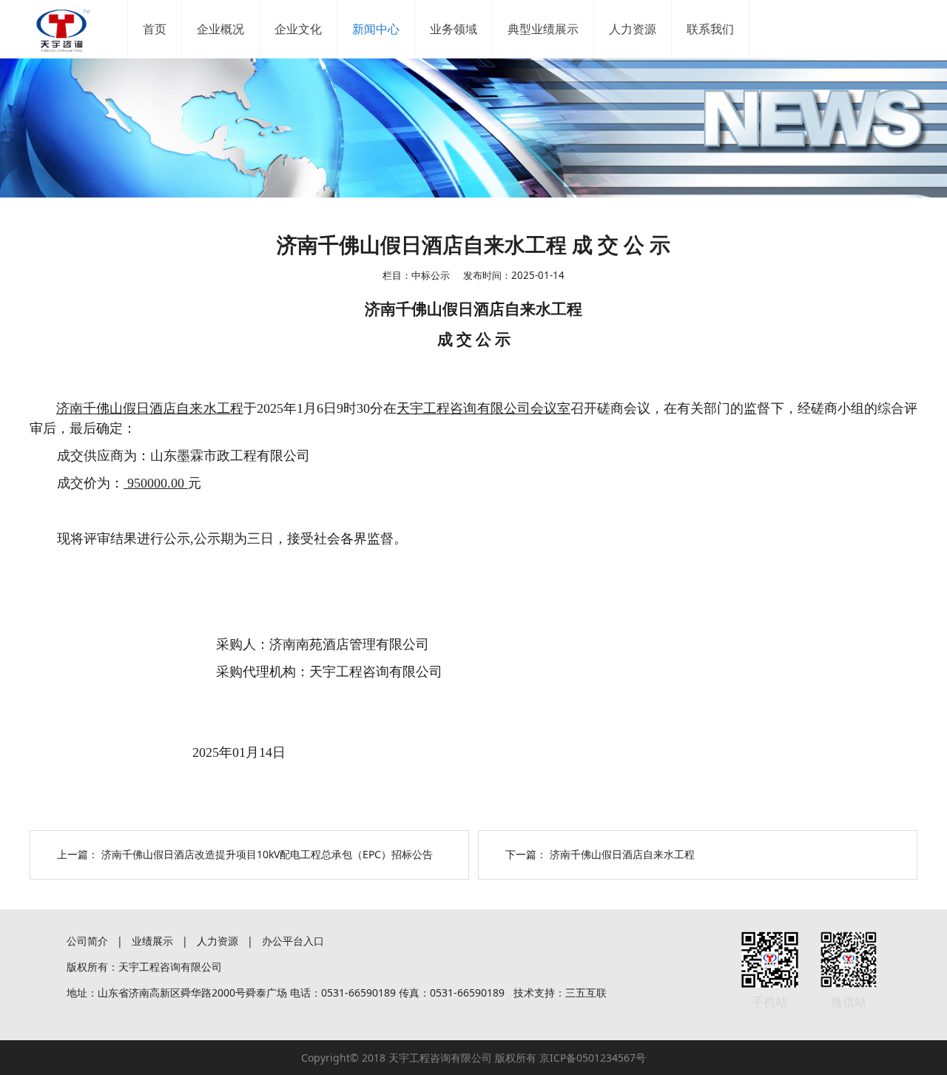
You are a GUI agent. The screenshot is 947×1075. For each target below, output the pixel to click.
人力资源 (632, 29)
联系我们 (710, 29)
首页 (154, 29)
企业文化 (298, 29)
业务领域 (453, 29)
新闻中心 (376, 29)
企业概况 (220, 29)
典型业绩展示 (543, 29)
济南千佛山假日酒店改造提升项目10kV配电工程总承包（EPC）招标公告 (267, 854)
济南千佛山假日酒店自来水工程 (622, 854)
